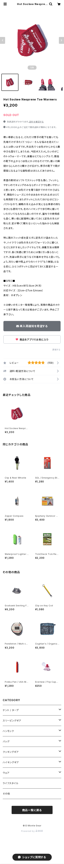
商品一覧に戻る (32, 810)
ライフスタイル (10, 783)
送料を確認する (36, 121)
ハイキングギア (11, 762)
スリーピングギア (12, 720)
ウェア (6, 772)
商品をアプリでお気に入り (33, 339)
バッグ (6, 741)
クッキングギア (11, 751)
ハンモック (8, 731)
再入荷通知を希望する (34, 326)
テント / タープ (11, 710)
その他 (6, 793)
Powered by (28, 831)
